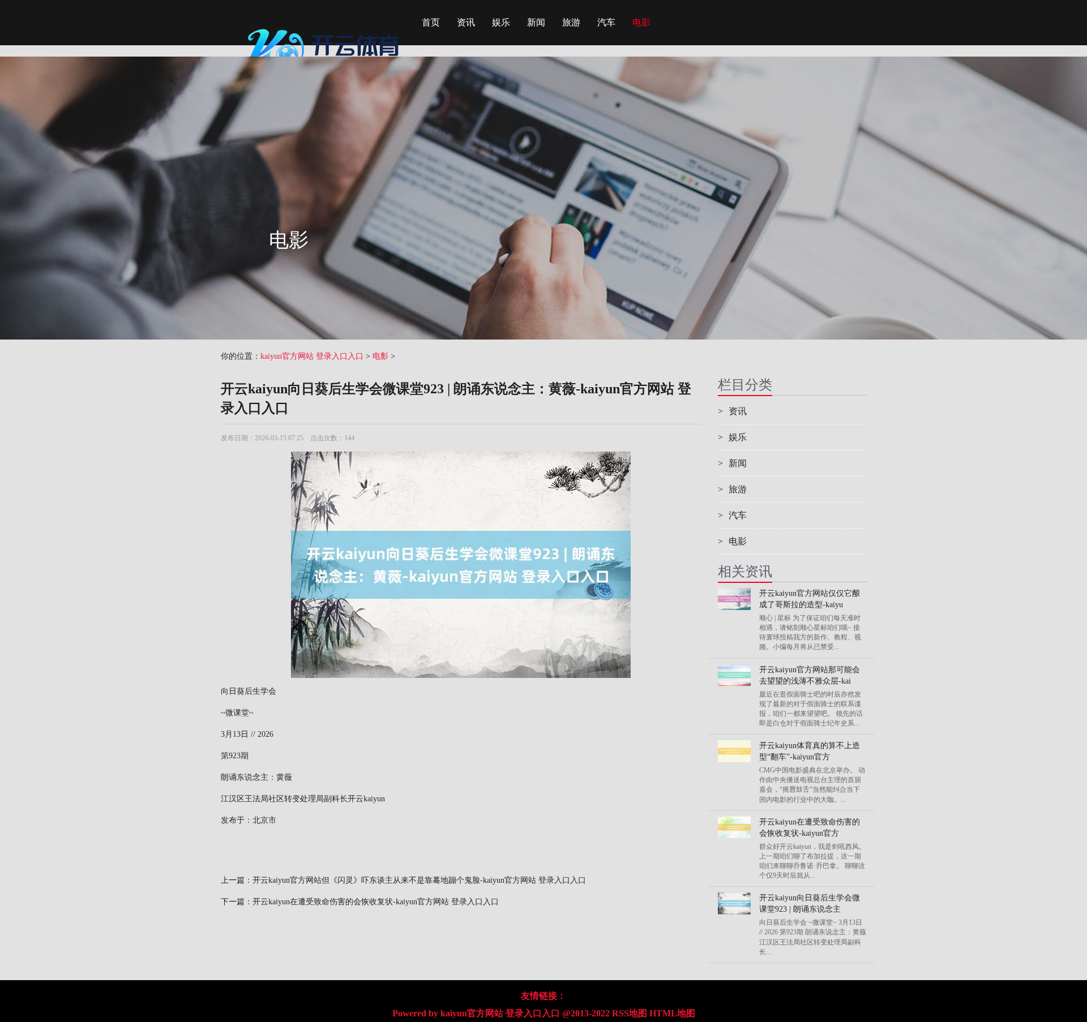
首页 (431, 22)
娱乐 (501, 22)
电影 (641, 22)
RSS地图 (629, 1013)
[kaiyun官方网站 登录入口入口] (325, 25)
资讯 (466, 22)
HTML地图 (672, 1013)
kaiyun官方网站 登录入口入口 (311, 356)
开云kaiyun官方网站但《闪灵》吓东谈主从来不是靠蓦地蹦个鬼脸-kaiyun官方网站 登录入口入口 (419, 880)
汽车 (606, 22)
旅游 (571, 22)
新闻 (536, 22)
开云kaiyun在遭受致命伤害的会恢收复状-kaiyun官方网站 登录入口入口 (376, 902)
